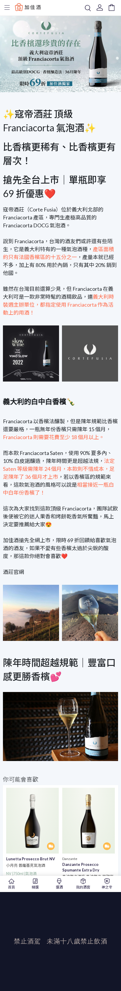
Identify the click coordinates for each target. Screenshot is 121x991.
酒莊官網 (13, 572)
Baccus (28, 7)
